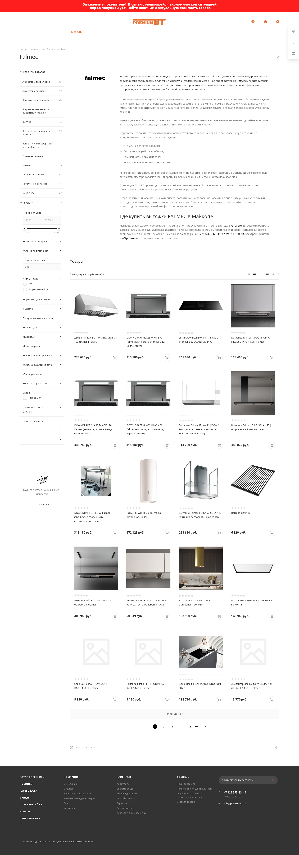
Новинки (26, 783)
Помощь (183, 776)
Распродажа (28, 790)
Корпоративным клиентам (131, 812)
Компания (71, 776)
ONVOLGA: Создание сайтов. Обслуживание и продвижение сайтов (57, 841)
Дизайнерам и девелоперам (80, 798)
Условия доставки (127, 793)
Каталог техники (32, 776)
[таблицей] (278, 274)
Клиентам (124, 776)
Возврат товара (186, 801)
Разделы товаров (34, 72)
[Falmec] (95, 78)
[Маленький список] (249, 274)
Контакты (69, 808)
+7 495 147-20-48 (233, 234)
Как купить (123, 783)
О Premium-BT (71, 783)
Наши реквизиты (186, 783)
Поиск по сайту (31, 804)
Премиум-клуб (30, 818)
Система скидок (125, 788)
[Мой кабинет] (237, 22)
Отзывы (68, 788)
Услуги (25, 811)
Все (196, 726)
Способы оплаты (126, 798)
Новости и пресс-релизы (77, 793)
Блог (66, 803)
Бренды (25, 797)
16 (189, 726)
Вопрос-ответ (124, 808)
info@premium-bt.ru (131, 238)
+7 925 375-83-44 (47, 22)
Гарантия (122, 803)
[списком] (272, 274)
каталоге (236, 225)
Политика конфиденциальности (194, 788)
